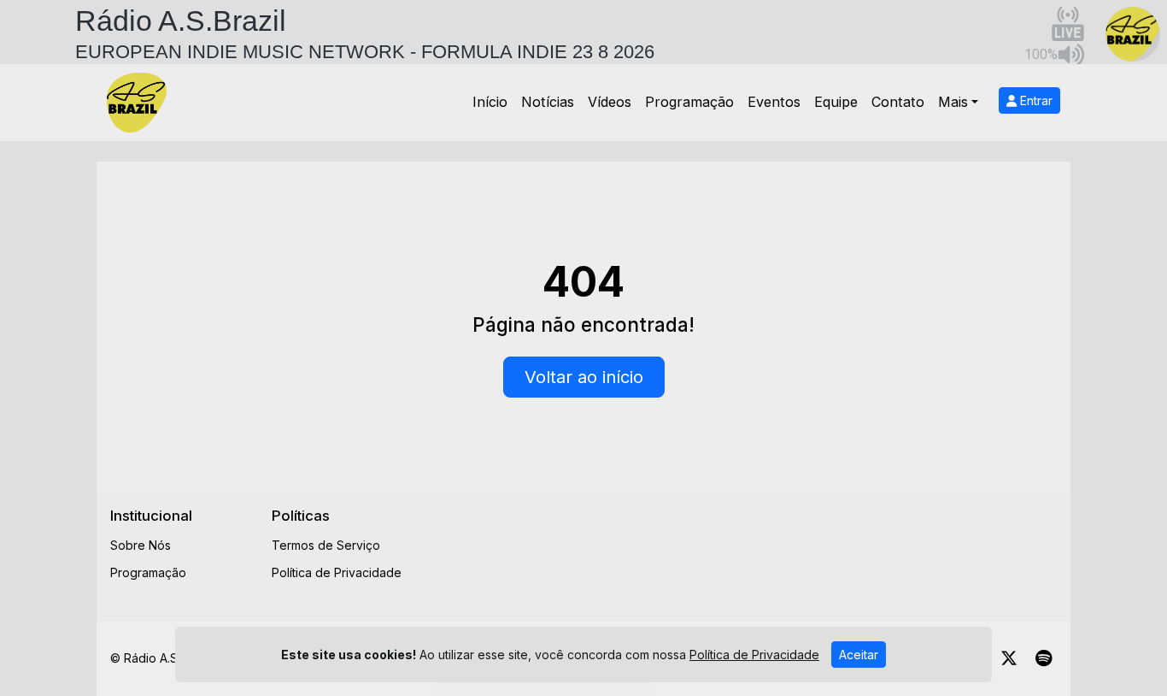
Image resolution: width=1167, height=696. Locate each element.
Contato (897, 101)
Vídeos (609, 101)
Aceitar (858, 654)
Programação (689, 101)
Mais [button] (953, 101)
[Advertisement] (743, 545)
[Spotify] (1043, 658)
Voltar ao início (584, 377)
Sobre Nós (140, 545)
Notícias (547, 101)
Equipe (836, 101)
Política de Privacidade (337, 572)
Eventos (774, 101)
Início (489, 101)
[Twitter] (1008, 658)
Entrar (1035, 100)
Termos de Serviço (326, 545)
